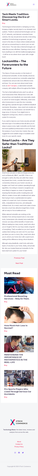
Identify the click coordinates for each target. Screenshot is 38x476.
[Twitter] (23, 452)
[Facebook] (19, 452)
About (19, 441)
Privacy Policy (19, 446)
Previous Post (19, 258)
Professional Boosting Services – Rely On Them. (16, 297)
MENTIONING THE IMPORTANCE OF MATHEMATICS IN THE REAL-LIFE (15, 359)
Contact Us (19, 444)
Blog (3, 23)
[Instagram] (15, 452)
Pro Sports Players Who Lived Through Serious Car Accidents (17, 391)
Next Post (19, 263)
